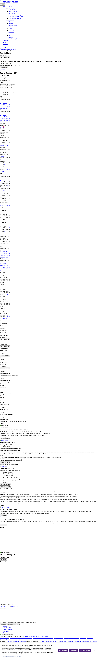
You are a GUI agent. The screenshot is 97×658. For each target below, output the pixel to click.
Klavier (10, 21)
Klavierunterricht (4, 638)
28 (2, 108)
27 (0, 108)
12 (6, 103)
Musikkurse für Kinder (11, 8)
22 (3, 106)
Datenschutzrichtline (10, 656)
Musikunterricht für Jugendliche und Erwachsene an (36, 636)
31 (6, 108)
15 (3, 104)
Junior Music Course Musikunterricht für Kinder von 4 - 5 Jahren (76, 643)
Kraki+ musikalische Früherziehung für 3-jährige (22, 643)
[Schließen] (94, 650)
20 (0, 106)
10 (4, 103)
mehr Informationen (5, 57)
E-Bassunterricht (46, 638)
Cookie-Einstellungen (63, 650)
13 (0, 104)
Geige (10, 33)
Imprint (4, 656)
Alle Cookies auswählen (85, 650)
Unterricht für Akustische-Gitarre (24, 638)
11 (5, 103)
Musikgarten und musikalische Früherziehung (15, 641)
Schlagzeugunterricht (55, 638)
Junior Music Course (16, 16)
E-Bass (10, 28)
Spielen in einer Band (16, 639)
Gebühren (5, 42)
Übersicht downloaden (6, 484)
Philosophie (5, 40)
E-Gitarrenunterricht (37, 638)
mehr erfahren (4, 515)
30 (4, 108)
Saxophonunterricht (81, 638)
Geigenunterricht (73, 638)
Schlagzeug (11, 30)
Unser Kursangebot (7, 6)
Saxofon (10, 35)
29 (3, 108)
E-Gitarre (11, 27)
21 (2, 106)
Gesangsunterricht (64, 638)
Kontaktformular (14, 606)
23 (4, 106)
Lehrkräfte (5, 44)
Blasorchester (90, 638)
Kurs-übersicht (4, 67)
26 (9, 106)
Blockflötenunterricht (5, 639)
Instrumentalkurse (10, 20)
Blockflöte (11, 37)
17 (6, 104)
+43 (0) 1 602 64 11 (5, 606)
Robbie (13, 9)
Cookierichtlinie (18, 656)
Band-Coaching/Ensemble (14, 38)
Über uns (5, 626)
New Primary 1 (15, 15)
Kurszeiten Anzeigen (5, 486)
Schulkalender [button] (3, 69)
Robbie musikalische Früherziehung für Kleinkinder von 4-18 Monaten (56, 641)
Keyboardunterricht (12, 638)
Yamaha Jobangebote (7, 629)
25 (7, 106)
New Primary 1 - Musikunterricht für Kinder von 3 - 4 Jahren (47, 643)
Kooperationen (6, 45)
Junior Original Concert (8, 627)
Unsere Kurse (6, 631)
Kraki (14, 11)
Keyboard (11, 23)
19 (9, 104)
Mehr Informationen (5, 462)
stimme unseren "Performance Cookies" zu (10, 624)
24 (6, 106)
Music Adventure (15, 18)
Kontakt (4, 47)
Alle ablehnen (74, 650)
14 (2, 104)
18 (7, 104)
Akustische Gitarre (13, 25)
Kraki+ (12, 13)
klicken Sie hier (50, 652)
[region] (48, 650)
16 (4, 104)
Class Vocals (11, 32)
